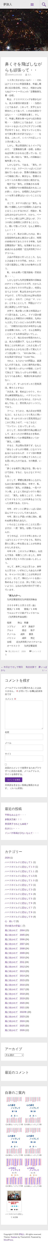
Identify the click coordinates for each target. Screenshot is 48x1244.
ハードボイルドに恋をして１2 (19, 876)
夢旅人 (7, 4)
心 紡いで (10, 921)
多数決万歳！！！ (13, 819)
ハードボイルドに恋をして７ (19, 908)
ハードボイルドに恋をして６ (19, 903)
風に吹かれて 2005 (15, 935)
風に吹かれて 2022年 (16, 1012)
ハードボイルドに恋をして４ (19, 894)
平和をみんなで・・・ (15, 815)
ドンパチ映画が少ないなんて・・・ (22, 833)
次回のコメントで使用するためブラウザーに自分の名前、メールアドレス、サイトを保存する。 (23, 771)
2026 (7, 858)
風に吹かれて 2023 (15, 1016)
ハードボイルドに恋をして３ (19, 889)
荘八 (29, 75)
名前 (7, 732)
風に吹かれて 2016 (15, 985)
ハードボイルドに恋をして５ (19, 898)
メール (8, 743)
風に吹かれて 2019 (15, 998)
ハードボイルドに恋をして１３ (20, 880)
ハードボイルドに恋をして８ (19, 912)
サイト (8, 754)
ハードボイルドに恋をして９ (19, 917)
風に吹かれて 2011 (14, 962)
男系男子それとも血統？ (16, 824)
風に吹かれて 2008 (15, 948)
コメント (10, 699)
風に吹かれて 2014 (15, 976)
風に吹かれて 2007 (15, 944)
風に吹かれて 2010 (15, 957)
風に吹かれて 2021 (15, 1007)
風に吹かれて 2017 (15, 989)
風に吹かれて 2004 (15, 930)
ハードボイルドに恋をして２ (19, 885)
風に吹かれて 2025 (15, 1026)
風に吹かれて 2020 (15, 1003)
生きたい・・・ (12, 828)
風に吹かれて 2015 (15, 980)
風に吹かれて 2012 (15, 967)
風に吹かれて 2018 (15, 994)
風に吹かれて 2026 (15, 1030)
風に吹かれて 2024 (15, 1021)
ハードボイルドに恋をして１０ (20, 867)
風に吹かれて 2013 (15, 971)
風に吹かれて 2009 (15, 953)
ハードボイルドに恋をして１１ (20, 871)
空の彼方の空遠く (13, 926)
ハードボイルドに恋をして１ (19, 862)
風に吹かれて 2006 (17, 651)
